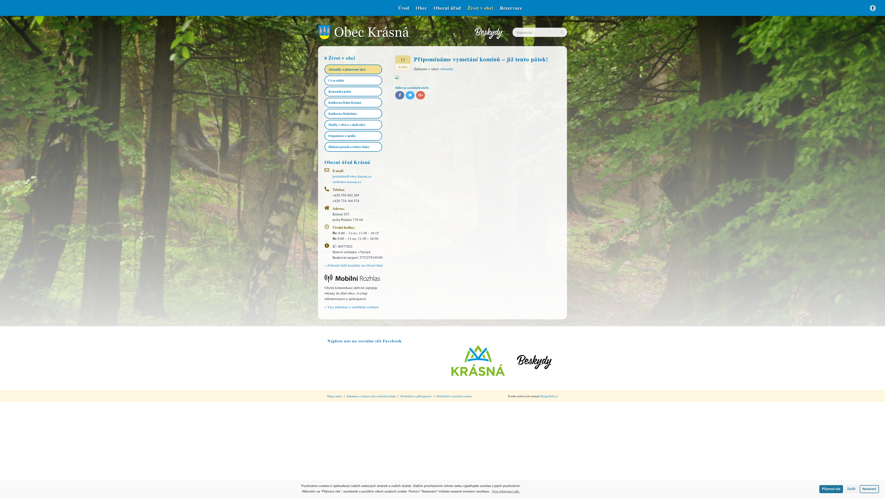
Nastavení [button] (869, 489)
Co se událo (336, 80)
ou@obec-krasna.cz (347, 181)
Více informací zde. (506, 491)
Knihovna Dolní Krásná (344, 102)
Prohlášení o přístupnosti (416, 396)
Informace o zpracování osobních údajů (371, 396)
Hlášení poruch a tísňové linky (349, 147)
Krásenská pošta (339, 91)
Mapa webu (334, 396)
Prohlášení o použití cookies (454, 396)
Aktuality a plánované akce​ (347, 69)
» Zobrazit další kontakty (353, 265)
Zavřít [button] (851, 489)
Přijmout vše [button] (831, 489)
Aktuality (447, 68)
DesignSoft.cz (549, 396)
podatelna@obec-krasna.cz (352, 176)
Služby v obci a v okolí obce (346, 124)
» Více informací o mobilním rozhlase (351, 307)
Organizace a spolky (342, 135)
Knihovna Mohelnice (342, 113)
